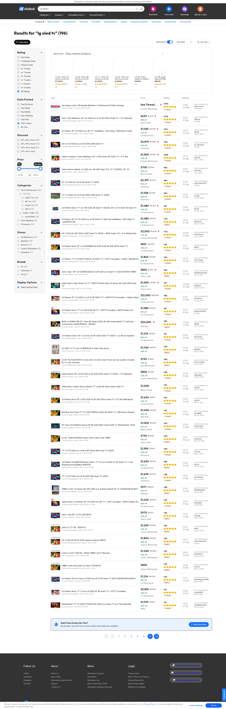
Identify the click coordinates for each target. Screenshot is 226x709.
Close (213, 705)
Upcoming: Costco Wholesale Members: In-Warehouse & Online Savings (93, 105)
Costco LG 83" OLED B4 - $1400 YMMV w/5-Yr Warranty (86, 553)
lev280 (196, 196)
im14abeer (198, 298)
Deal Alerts (91, 677)
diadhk (196, 132)
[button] (200, 11)
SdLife (196, 209)
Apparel (124, 22)
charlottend (198, 477)
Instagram (28, 680)
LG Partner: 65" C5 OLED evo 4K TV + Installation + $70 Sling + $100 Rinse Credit (97, 131)
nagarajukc (198, 375)
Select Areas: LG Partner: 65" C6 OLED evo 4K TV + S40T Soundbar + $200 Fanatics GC (100, 502)
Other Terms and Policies (138, 677)
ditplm (196, 247)
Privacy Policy (133, 673)
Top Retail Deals (69, 22)
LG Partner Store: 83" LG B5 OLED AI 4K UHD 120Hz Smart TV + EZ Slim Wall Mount (97, 399)
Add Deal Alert (200, 624)
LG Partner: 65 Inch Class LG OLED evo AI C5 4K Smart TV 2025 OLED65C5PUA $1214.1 (99, 578)
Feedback (224, 694)
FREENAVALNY (199, 490)
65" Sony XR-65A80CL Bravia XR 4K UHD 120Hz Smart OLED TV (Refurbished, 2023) (98, 425)
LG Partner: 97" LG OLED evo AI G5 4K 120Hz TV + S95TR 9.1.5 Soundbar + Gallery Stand (100, 297)
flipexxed (198, 222)
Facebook (28, 677)
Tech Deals (95, 22)
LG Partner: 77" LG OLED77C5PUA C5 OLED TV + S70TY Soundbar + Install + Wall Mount (100, 259)
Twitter (26, 673)
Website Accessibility (136, 687)
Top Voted (181, 42)
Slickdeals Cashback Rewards (99, 687)
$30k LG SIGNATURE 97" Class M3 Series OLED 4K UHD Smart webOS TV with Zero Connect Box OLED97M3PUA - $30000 (98, 322)
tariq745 (197, 158)
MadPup (197, 349)
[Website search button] (141, 9)
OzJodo (197, 452)
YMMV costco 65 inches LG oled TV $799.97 (81, 566)
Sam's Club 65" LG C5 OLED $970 (76, 514)
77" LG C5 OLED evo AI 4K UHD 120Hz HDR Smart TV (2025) (88, 450)
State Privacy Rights (136, 683)
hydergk (197, 516)
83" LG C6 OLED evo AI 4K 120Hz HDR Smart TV (82, 144)
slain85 (197, 388)
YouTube (27, 683)
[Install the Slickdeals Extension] (186, 665)
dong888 (197, 413)
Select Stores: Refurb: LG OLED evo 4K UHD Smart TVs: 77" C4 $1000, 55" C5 (95, 169)
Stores (21, 232)
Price (20, 159)
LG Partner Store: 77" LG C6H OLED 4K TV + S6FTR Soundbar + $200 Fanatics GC (97, 310)
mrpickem (198, 439)
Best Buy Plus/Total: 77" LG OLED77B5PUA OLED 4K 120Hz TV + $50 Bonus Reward (98, 412)
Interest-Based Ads (136, 680)
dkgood (197, 119)
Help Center (56, 677)
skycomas (198, 337)
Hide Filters (23, 42)
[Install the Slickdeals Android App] (186, 672)
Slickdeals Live (93, 680)
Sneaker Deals (170, 22)
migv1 (196, 528)
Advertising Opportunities (61, 680)
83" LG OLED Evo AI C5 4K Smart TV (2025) (80, 182)
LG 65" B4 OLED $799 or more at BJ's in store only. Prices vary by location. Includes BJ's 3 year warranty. (98, 361)
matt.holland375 (200, 183)
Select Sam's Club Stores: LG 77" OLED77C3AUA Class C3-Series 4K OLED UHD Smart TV (99, 284)
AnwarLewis (198, 426)
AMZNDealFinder (200, 273)
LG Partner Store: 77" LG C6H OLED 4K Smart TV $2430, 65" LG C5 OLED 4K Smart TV (99, 208)
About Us (54, 673)
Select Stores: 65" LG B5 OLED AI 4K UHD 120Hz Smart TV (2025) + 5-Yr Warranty (97, 374)
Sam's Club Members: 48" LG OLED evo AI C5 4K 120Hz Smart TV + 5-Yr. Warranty (97, 118)
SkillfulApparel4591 (201, 579)
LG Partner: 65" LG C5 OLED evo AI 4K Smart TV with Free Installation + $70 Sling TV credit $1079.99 (98, 220)
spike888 (198, 503)
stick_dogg (198, 260)
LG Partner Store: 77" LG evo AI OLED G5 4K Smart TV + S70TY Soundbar (94, 591)
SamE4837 (198, 554)
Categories (24, 185)
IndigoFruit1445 (200, 311)
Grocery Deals (185, 22)
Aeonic (196, 464)
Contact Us (55, 687)
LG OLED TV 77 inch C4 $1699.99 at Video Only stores (85, 348)
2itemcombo (199, 106)
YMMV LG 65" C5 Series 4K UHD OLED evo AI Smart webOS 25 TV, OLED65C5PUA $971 (100, 489)
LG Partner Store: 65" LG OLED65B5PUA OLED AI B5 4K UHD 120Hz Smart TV (95, 246)
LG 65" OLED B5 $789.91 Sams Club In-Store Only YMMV (86, 438)
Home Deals (156, 22)
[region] (113, 705)
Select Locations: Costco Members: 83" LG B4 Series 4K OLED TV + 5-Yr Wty (95, 156)
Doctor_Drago (199, 362)
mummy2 (197, 170)
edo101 (197, 400)
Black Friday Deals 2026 (97, 683)
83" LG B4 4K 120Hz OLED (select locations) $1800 (84, 540)
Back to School (53, 22)
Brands (21, 261)
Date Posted (25, 99)
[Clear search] (137, 8)
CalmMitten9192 (200, 605)
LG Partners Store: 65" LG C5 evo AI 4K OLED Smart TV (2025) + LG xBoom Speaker (98, 336)
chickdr (197, 567)
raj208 (196, 324)
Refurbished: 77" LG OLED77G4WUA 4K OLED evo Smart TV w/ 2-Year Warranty (96, 604)
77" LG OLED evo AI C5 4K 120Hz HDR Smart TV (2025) (86, 195)
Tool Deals (83, 22)
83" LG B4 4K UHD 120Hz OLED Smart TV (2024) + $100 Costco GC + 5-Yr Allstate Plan (99, 233)
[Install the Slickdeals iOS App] (186, 680)
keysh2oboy (199, 234)
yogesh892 (198, 592)
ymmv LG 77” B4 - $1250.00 (74, 527)
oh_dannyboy (199, 145)
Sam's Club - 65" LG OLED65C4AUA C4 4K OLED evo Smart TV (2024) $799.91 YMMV (99, 272)
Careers (54, 683)
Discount (22, 135)
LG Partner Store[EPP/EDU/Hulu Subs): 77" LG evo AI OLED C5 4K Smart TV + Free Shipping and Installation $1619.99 (97, 463)
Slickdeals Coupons (95, 673)
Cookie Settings (196, 705)
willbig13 (197, 286)
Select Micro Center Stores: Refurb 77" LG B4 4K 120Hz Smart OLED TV (93, 386)
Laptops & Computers (139, 22)
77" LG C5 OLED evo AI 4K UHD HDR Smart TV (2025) (85, 476)
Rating (21, 52)
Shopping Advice (110, 22)
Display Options (27, 282)
